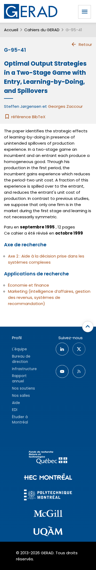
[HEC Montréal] (48, 477)
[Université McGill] (48, 514)
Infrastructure (24, 368)
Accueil (11, 30)
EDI (14, 409)
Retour (85, 44)
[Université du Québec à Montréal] (48, 532)
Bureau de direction (21, 359)
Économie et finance (28, 285)
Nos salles (21, 395)
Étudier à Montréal (20, 419)
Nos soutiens (23, 388)
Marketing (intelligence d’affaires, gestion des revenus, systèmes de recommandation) (49, 297)
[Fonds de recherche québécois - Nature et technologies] (48, 458)
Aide (16, 402)
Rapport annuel (19, 378)
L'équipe (19, 349)
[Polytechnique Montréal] (48, 495)
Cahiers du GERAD (41, 30)
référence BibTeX (27, 117)
